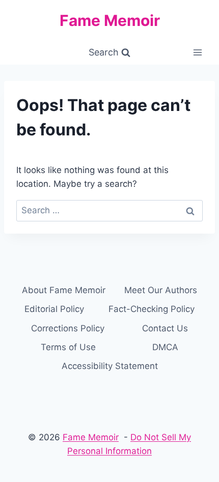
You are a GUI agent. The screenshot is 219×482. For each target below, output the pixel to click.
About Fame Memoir (63, 290)
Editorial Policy (54, 309)
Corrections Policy (67, 328)
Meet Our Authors (160, 290)
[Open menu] (197, 53)
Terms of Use (68, 347)
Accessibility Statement (110, 366)
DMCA (165, 347)
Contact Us (165, 328)
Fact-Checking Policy (151, 309)
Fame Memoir (91, 437)
